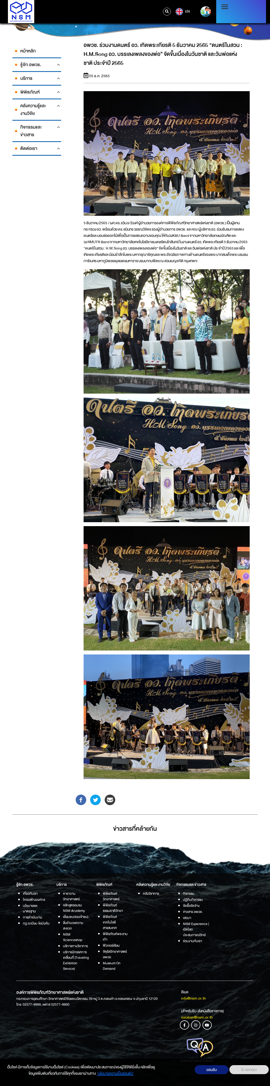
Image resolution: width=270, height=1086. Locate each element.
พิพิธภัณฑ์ (30, 92)
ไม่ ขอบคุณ (249, 1070)
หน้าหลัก (28, 51)
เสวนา (187, 918)
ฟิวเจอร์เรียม (111, 945)
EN (187, 11)
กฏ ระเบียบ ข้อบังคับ (36, 923)
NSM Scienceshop (72, 937)
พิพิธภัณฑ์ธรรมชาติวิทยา (113, 907)
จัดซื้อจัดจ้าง (191, 905)
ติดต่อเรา (28, 148)
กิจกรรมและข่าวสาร (31, 131)
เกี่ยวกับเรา (30, 893)
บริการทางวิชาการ (75, 946)
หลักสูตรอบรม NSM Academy (74, 907)
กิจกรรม (188, 893)
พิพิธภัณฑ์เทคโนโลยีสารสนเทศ (110, 922)
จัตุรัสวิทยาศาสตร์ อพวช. (115, 954)
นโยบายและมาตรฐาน (30, 908)
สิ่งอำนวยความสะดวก (73, 925)
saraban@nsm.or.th (197, 1017)
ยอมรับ (211, 1070)
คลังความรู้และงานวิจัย (33, 109)
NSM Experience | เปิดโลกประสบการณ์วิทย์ (196, 929)
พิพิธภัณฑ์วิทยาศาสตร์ (111, 896)
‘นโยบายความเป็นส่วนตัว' (115, 1073)
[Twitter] (95, 799)
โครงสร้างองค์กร (34, 899)
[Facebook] (81, 799)
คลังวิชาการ (151, 893)
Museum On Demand (111, 965)
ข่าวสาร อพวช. (193, 911)
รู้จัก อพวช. (30, 65)
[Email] (110, 799)
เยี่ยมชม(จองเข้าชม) (75, 916)
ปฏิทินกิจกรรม (193, 899)
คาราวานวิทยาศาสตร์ (71, 896)
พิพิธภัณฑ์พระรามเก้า (115, 936)
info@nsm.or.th (193, 998)
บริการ (26, 78)
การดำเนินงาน (32, 917)
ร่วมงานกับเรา (192, 941)
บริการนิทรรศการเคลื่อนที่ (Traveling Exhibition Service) (76, 960)
